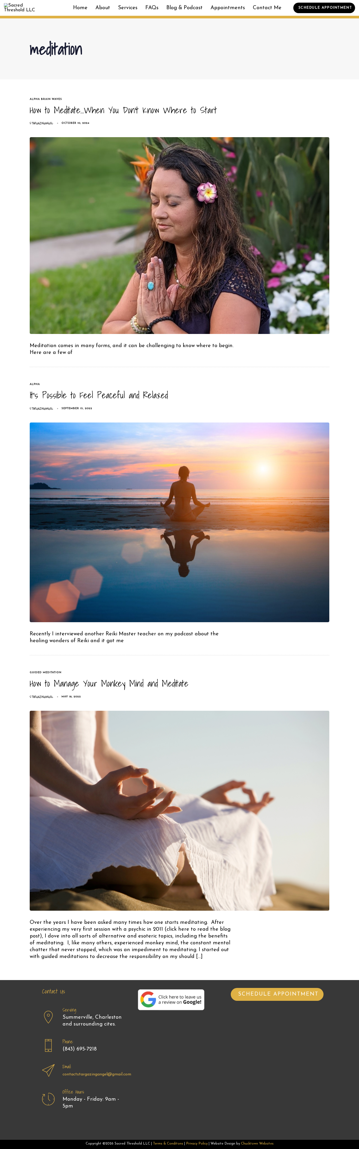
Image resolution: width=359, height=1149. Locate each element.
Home (80, 8)
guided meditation (45, 672)
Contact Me (267, 8)
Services (127, 8)
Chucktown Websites (257, 1143)
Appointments (228, 8)
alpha (35, 384)
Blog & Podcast (184, 8)
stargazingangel (41, 123)
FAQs (151, 8)
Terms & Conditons (168, 1143)
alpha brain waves (46, 99)
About (102, 8)
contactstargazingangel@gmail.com (97, 1074)
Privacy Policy (197, 1143)
